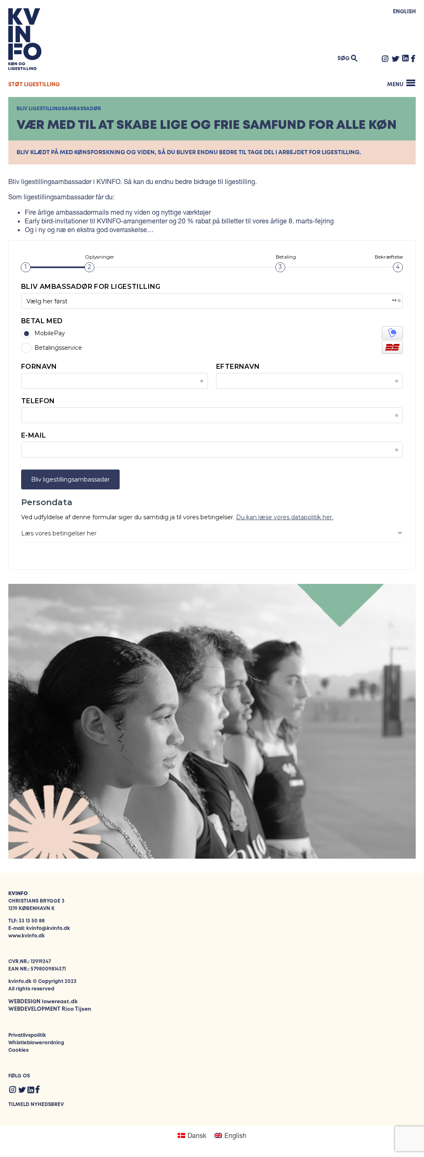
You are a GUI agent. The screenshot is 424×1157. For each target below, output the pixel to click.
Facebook (413, 58)
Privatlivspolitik (27, 1035)
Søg (343, 58)
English (404, 12)
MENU (395, 84)
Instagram (385, 58)
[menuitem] (191, 1135)
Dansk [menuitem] (197, 1135)
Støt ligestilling (34, 84)
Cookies (18, 1050)
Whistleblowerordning (36, 1043)
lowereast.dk (59, 1002)
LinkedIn (406, 58)
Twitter (395, 58)
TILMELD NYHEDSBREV (36, 1104)
